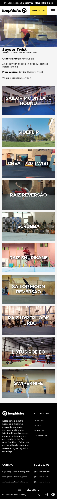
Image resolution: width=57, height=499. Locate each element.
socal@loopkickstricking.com (14, 477)
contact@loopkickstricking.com (15, 482)
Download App (40, 436)
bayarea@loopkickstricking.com (16, 472)
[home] (13, 10)
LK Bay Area (39, 420)
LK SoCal (38, 425)
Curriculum (39, 430)
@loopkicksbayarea (42, 472)
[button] (52, 11)
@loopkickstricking (42, 482)
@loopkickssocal (41, 477)
